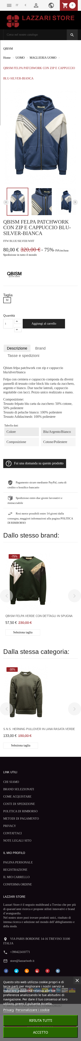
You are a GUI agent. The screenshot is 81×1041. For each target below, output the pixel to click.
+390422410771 (20, 952)
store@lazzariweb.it (22, 960)
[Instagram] (58, 970)
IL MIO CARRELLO (16, 877)
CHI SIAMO (11, 782)
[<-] (6, 595)
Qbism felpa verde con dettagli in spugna (39, 616)
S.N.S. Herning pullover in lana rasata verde (39, 729)
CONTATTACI (12, 833)
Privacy (8, 1010)
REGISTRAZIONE (15, 869)
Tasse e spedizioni (23, 355)
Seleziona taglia (22, 632)
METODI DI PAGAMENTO (21, 818)
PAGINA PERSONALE (18, 862)
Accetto (40, 1032)
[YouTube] (37, 970)
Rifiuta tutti (40, 1020)
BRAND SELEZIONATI (18, 789)
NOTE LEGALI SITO (17, 840)
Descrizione (17, 348)
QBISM (8, 48)
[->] (74, 595)
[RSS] (27, 970)
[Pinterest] (47, 970)
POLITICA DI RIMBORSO (20, 811)
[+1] (18, 321)
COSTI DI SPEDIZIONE (19, 804)
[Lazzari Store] (40, 20)
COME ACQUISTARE (17, 796)
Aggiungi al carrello (44, 323)
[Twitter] (16, 970)
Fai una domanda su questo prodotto (39, 463)
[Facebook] (6, 970)
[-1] (18, 329)
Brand (40, 348)
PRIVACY (9, 826)
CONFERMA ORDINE (17, 884)
